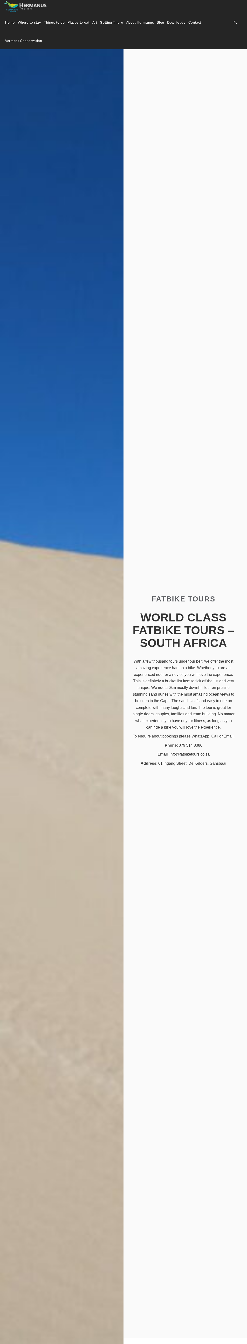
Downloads (176, 22)
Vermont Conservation (23, 41)
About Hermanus (140, 22)
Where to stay (29, 22)
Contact (194, 22)
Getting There (111, 22)
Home (10, 22)
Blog (160, 22)
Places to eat (78, 22)
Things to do (54, 22)
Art (94, 22)
